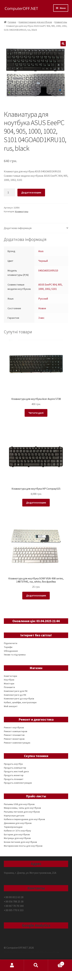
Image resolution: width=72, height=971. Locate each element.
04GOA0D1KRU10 (48, 270)
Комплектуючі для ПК (15, 691)
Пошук (36, 965)
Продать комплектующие (18, 782)
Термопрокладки (13, 826)
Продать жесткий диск (16, 771)
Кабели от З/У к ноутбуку (17, 830)
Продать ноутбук (13, 763)
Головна (12, 22)
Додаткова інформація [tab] (17, 228)
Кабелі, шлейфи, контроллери (20, 702)
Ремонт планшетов (14, 734)
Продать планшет (13, 779)
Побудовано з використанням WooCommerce (31, 951)
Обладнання (11, 650)
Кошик (55, 962)
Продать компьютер (15, 767)
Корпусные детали (14, 815)
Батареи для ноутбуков (17, 834)
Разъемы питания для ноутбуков (22, 811)
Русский (43, 298)
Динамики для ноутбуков (17, 823)
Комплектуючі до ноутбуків (19, 698)
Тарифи (8, 647)
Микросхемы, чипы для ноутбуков (22, 807)
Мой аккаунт (11, 706)
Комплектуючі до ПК (15, 694)
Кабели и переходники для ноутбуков (24, 819)
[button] (63, 43)
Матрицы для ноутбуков (17, 838)
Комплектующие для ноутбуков (35, 22)
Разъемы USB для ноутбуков (19, 804)
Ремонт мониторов (14, 738)
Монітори (9, 683)
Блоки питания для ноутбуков (20, 841)
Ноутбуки (9, 679)
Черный (43, 260)
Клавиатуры (60, 22)
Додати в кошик (31, 192)
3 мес (41, 317)
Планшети (9, 687)
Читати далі (36, 412)
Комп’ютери (10, 675)
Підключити (10, 643)
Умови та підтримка (15, 654)
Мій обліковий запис (12, 965)
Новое (42, 308)
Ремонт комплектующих (17, 742)
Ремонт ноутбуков (14, 727)
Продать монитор (13, 775)
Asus (41, 251)
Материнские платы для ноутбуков (23, 845)
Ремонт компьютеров (15, 731)
